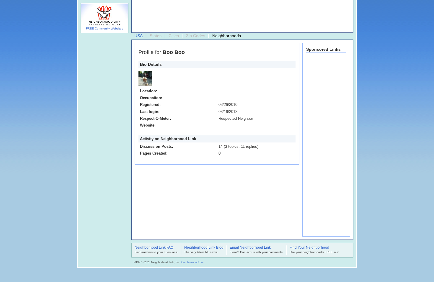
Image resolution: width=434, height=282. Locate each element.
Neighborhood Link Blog (203, 248)
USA (138, 35)
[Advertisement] (240, 16)
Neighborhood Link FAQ (154, 248)
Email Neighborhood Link (250, 248)
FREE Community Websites (104, 28)
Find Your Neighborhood (309, 248)
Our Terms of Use (192, 262)
